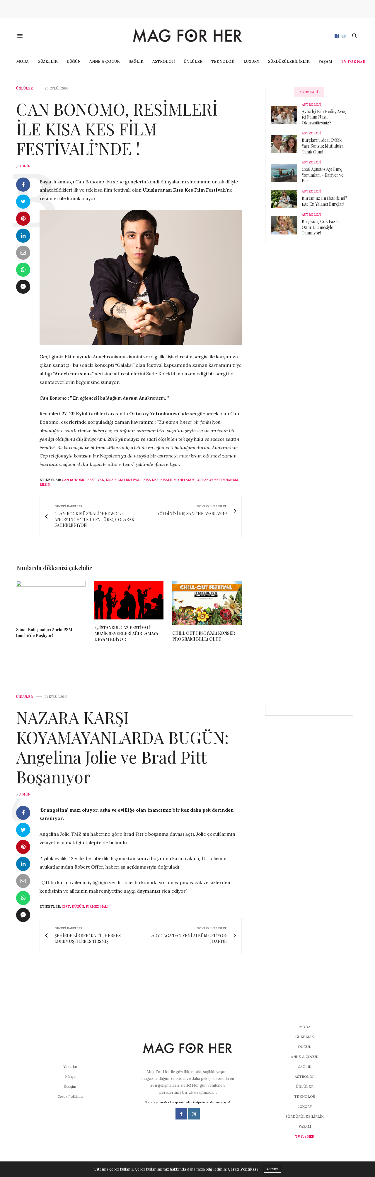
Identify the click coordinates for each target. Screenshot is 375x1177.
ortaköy (186, 480)
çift (66, 906)
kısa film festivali (124, 480)
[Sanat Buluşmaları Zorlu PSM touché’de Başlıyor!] (51, 601)
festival (95, 480)
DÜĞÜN (74, 61)
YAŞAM (325, 61)
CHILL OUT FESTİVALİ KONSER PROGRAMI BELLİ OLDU (203, 636)
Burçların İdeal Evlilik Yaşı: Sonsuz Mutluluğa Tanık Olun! (322, 145)
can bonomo (74, 480)
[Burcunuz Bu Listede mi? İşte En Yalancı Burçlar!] (286, 199)
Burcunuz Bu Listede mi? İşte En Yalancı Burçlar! (324, 201)
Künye (70, 1076)
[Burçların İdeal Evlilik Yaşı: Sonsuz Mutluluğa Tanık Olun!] (286, 144)
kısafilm (168, 480)
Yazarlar (70, 1066)
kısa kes (150, 480)
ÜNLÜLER (193, 61)
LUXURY (251, 61)
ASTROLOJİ (163, 61)
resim (45, 484)
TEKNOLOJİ (223, 61)
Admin (24, 166)
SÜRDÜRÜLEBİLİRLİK (289, 61)
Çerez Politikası (70, 1096)
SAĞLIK (136, 61)
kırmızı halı (97, 906)
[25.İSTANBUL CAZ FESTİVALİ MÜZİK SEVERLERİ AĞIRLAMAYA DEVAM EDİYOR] (129, 600)
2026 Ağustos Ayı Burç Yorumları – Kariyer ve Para (322, 174)
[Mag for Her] (187, 35)
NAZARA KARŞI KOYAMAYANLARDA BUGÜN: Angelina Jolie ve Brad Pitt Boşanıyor (122, 746)
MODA (22, 61)
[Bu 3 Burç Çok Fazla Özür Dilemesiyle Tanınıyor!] (286, 225)
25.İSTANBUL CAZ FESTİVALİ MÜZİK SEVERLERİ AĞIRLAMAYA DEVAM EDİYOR (126, 633)
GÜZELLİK (48, 61)
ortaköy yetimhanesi (217, 480)
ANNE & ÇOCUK (104, 61)
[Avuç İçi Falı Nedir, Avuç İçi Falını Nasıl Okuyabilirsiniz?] (286, 115)
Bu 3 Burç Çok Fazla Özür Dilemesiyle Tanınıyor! (320, 227)
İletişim (70, 1086)
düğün (78, 906)
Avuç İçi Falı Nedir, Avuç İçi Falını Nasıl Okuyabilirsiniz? (324, 117)
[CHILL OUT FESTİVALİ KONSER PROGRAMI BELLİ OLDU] (207, 603)
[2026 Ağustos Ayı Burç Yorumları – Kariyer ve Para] (286, 173)
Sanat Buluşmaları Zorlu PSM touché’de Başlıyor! (44, 632)
